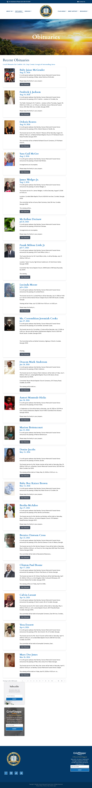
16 (61, 681)
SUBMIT (14, 699)
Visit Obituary (25, 84)
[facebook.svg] (6, 773)
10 (52, 681)
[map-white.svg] (16, 773)
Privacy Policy (39, 785)
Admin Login (53, 785)
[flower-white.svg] (11, 773)
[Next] (64, 681)
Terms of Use (46, 785)
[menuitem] (10, 11)
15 (58, 681)
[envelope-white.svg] (21, 773)
